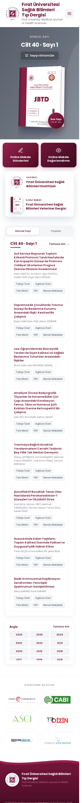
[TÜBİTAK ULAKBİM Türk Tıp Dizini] (57, 720)
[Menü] (69, 13)
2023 (19, 643)
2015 (60, 659)
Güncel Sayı (23, 231)
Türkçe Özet (23, 283)
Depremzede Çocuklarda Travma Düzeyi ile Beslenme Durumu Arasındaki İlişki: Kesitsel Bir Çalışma (38, 310)
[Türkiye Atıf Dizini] (57, 740)
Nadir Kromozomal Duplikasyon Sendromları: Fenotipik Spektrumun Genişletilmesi (37, 583)
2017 (19, 659)
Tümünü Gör (61, 626)
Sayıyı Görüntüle (42, 55)
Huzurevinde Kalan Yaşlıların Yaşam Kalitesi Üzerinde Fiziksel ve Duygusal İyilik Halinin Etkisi (39, 542)
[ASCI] (21, 720)
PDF (36, 290)
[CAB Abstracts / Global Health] (57, 700)
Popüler (56, 231)
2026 (19, 634)
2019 (39, 651)
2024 (59, 634)
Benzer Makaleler (53, 290)
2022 (39, 643)
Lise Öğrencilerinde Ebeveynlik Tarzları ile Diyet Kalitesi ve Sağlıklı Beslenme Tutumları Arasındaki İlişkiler (39, 354)
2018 (60, 651)
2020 (19, 651)
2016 (39, 659)
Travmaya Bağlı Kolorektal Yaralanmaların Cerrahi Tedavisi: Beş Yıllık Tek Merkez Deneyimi (38, 448)
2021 (60, 643)
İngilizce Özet (43, 283)
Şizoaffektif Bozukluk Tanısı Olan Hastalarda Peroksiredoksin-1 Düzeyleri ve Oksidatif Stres (38, 495)
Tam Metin (22, 290)
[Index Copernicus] (21, 700)
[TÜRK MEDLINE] (21, 740)
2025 (39, 634)
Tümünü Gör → (59, 244)
